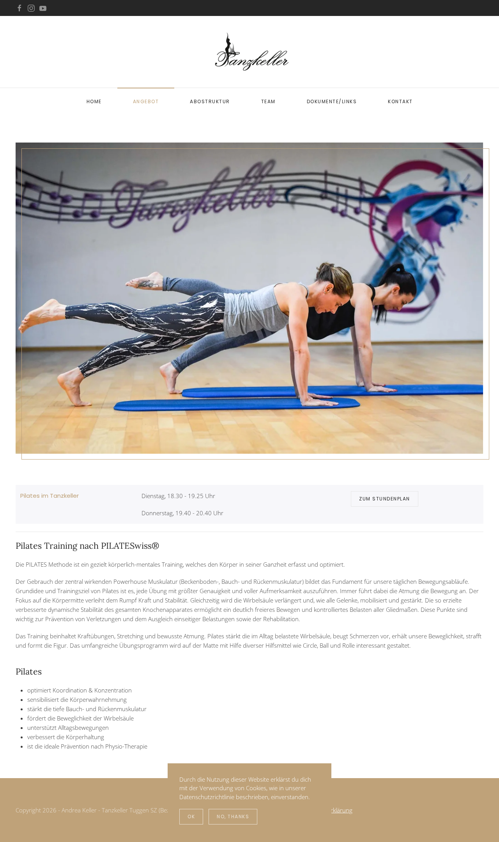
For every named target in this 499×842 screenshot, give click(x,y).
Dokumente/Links (332, 101)
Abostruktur (210, 101)
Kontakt (400, 101)
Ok (191, 816)
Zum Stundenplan (384, 498)
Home (94, 101)
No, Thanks (233, 816)
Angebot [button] (146, 101)
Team (268, 101)
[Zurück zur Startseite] (249, 52)
